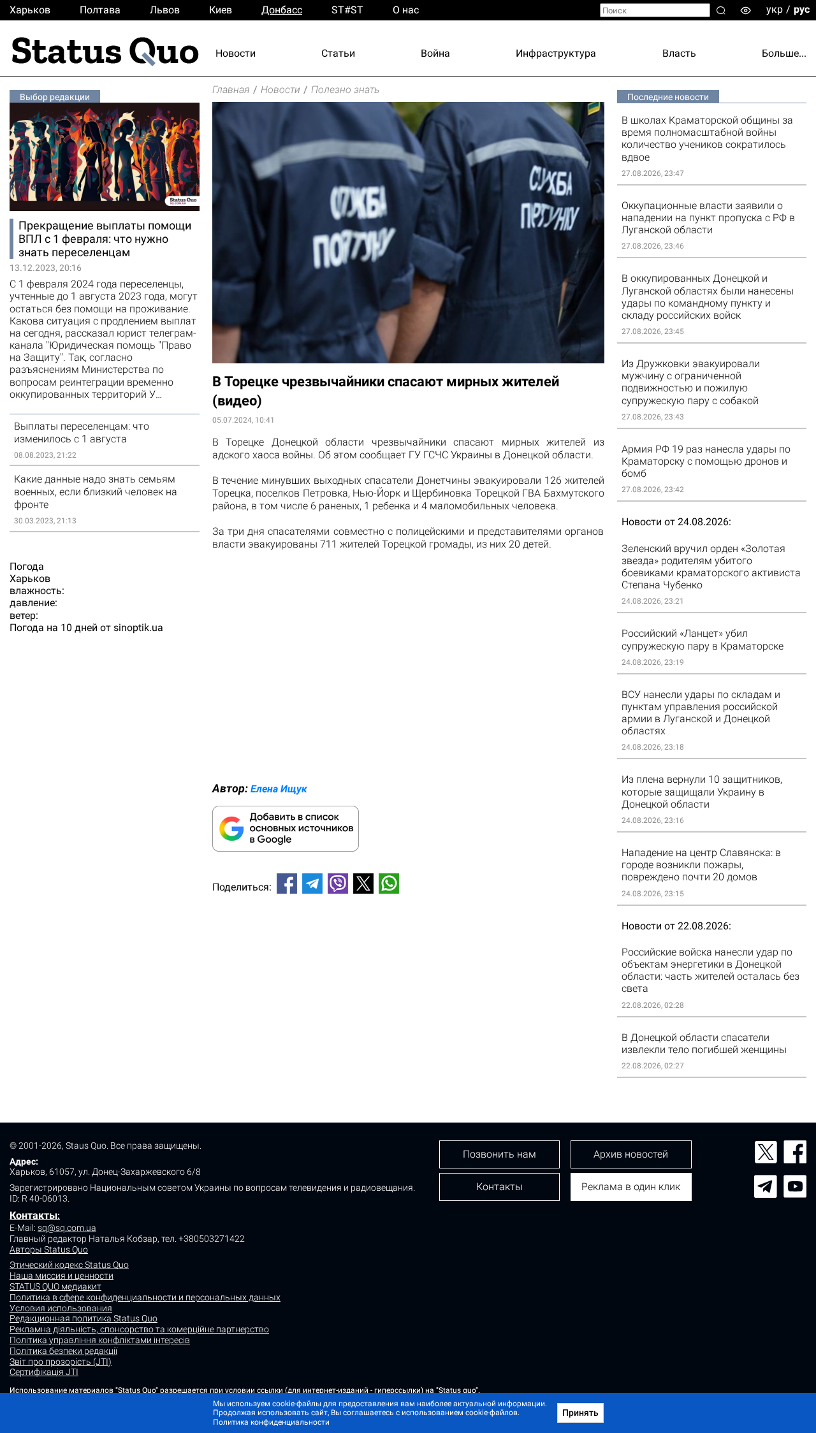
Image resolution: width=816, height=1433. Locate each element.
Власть (679, 53)
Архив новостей (631, 1154)
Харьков (30, 10)
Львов (165, 10)
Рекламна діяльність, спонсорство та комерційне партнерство (139, 1329)
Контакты (33, 1215)
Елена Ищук (279, 789)
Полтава (100, 10)
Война (435, 53)
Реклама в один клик (630, 1187)
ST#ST (347, 10)
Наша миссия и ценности (61, 1275)
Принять (580, 1413)
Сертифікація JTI (44, 1372)
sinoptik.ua (138, 628)
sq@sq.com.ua (67, 1228)
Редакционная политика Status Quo (83, 1318)
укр (774, 9)
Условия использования (61, 1308)
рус (802, 9)
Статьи (338, 53)
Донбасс (281, 10)
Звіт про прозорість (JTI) (61, 1362)
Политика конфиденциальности (271, 1422)
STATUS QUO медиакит (55, 1286)
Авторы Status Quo (49, 1249)
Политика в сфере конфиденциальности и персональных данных (145, 1297)
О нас (406, 10)
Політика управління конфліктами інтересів (100, 1340)
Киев (220, 10)
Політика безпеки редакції (63, 1351)
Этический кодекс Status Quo (69, 1265)
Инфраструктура (556, 53)
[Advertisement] (408, 946)
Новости (235, 53)
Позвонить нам (499, 1154)
